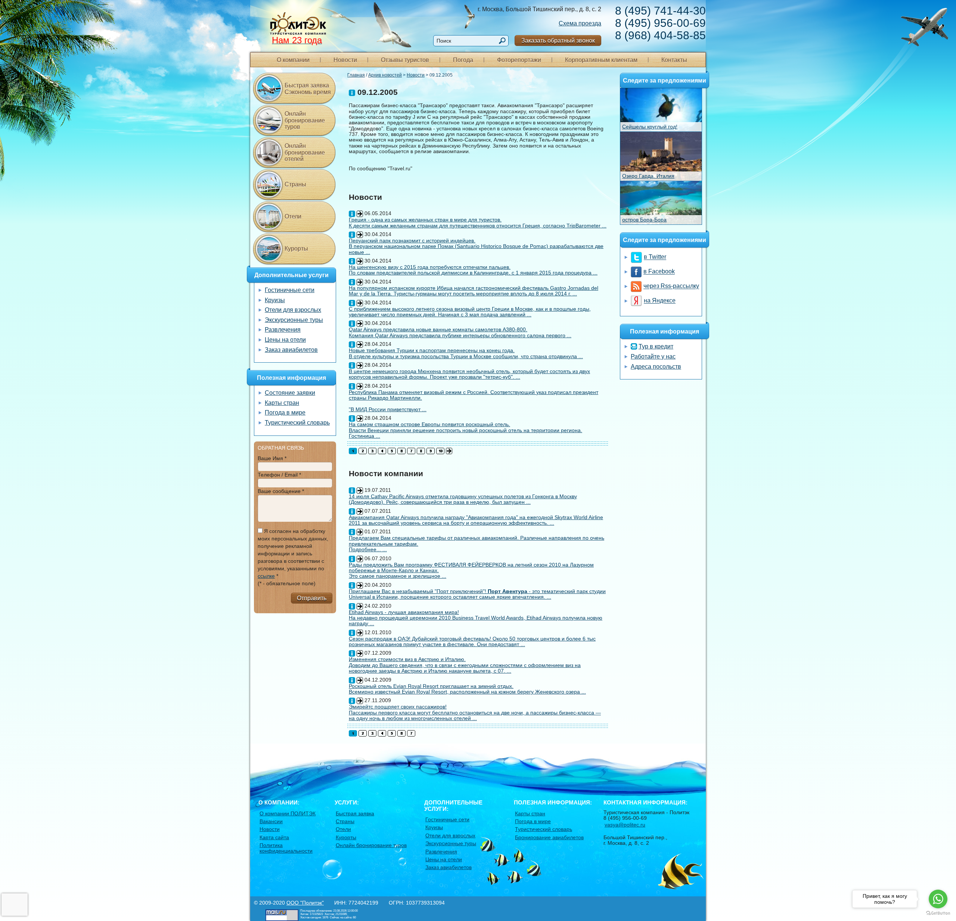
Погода (463, 60)
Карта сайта (274, 837)
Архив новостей (385, 75)
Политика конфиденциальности (286, 848)
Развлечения (283, 329)
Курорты (296, 248)
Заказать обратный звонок (558, 40)
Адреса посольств (656, 366)
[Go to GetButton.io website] (938, 913)
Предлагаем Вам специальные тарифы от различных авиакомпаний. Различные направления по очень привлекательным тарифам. (476, 540)
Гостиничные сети (289, 290)
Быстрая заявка (355, 813)
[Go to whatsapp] (938, 899)
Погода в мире (285, 412)
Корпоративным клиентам (601, 60)
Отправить (311, 598)
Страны (295, 184)
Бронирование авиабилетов (549, 837)
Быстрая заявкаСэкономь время (308, 88)
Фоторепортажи (519, 60)
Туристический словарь (297, 422)
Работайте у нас (653, 356)
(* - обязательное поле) (287, 583)
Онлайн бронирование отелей (305, 152)
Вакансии (271, 821)
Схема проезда (580, 23)
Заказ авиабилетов (291, 350)
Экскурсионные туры (294, 320)
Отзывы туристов (405, 60)
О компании (293, 60)
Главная (356, 75)
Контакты (674, 60)
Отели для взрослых (293, 310)
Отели (293, 216)
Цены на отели (285, 340)
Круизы (275, 300)
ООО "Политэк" (305, 903)
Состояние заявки (290, 393)
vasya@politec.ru (625, 825)
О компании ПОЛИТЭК (288, 813)
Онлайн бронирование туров (305, 120)
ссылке (266, 576)
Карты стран (282, 403)
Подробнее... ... (368, 549)
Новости (345, 60)
